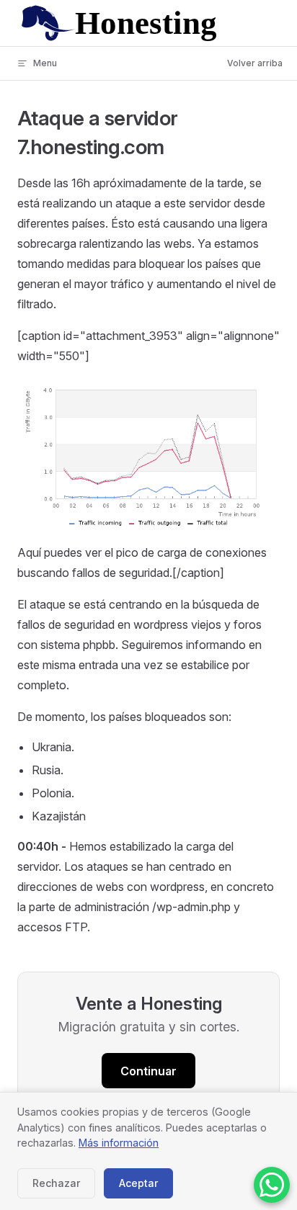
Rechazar (56, 1183)
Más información (119, 1143)
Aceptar (138, 1183)
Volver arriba (255, 63)
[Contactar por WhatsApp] (272, 1185)
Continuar (148, 1071)
